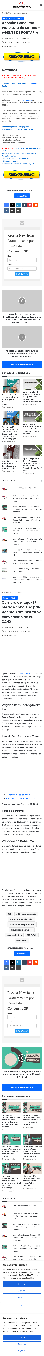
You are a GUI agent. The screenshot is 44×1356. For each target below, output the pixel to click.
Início (5, 13)
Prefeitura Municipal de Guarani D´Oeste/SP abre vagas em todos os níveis (26, 498)
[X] (12, 205)
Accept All (22, 1337)
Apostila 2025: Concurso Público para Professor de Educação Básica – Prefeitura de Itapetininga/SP (10, 433)
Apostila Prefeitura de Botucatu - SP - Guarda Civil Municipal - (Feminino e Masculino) (27, 520)
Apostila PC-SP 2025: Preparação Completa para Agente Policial (11, 465)
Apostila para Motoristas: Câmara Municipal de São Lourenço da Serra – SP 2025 (32, 429)
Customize (22, 1344)
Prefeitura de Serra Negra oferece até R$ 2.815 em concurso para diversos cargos (27, 530)
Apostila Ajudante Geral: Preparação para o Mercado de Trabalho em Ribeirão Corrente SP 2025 (32, 464)
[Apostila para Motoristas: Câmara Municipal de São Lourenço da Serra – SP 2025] (32, 416)
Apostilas (33, 83)
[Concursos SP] (22, 5)
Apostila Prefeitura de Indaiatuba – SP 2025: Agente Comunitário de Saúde (10, 399)
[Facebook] (6, 205)
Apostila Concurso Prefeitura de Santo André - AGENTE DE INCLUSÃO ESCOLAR (27, 541)
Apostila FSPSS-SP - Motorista (24, 488)
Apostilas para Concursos (18, 13)
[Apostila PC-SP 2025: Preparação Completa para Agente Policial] (11, 452)
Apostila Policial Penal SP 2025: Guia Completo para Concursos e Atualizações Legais (32, 397)
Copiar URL (22, 196)
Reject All (22, 1351)
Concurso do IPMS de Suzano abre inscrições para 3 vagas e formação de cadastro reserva (27, 579)
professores (27, 100)
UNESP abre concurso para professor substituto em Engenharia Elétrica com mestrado (27, 509)
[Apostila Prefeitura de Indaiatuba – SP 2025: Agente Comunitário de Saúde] (11, 386)
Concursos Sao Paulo (11, 38)
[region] (22, 1335)
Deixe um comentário (22, 364)
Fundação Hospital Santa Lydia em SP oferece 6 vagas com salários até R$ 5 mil (27, 552)
